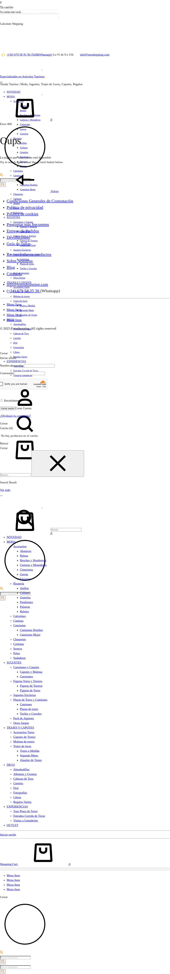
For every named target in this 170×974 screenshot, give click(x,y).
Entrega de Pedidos (23, 231)
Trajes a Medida (27, 305)
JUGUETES (13, 217)
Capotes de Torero (24, 737)
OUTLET (12, 825)
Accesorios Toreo (23, 732)
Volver (54, 191)
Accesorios (20, 546)
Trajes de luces (20, 301)
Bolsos (24, 555)
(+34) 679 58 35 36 (23, 291)
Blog (11, 267)
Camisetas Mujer (30, 634)
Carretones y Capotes (26, 667)
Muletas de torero (21, 296)
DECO (11, 764)
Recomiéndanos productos (29, 254)
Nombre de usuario (11, 365)
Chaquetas (18, 194)
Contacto (14, 273)
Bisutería (18, 583)
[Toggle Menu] (1, 82)
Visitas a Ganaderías (25, 820)
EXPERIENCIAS (16, 361)
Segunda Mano (27, 310)
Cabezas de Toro (23, 778)
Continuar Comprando (15, 17)
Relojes (24, 611)
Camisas (18, 620)
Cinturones (26, 569)
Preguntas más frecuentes (28, 224)
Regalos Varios (20, 357)
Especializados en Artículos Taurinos (22, 76)
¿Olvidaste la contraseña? (15, 415)
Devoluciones (18, 237)
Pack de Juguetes (23, 718)
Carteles (18, 783)
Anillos (24, 588)
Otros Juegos (19, 278)
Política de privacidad (25, 207)
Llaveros (25, 579)
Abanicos (25, 551)
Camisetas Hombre (31, 630)
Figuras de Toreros (31, 685)
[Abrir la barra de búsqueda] (1, 589)
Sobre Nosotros (20, 261)
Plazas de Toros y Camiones (30, 699)
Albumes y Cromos (25, 774)
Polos (16, 653)
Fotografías (18, 347)
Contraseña (6, 373)
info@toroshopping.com (94, 54)
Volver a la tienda (30, 12)
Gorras (24, 574)
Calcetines (19, 616)
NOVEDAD (14, 537)
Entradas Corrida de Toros (29, 816)
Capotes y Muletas (31, 672)
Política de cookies (22, 214)
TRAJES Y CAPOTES (20, 727)
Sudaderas (19, 658)
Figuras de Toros (30, 690)
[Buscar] (40, 435)
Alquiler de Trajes (28, 315)
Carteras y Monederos (33, 565)
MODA (11, 541)
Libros (16, 352)
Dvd (15, 788)
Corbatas (18, 644)
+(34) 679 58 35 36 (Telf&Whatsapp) (29, 54)
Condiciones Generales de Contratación (40, 201)
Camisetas (19, 625)
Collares (25, 593)
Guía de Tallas (19, 243)
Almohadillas (19, 324)
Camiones (26, 704)
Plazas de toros (29, 709)
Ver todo (5, 490)
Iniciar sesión (7, 408)
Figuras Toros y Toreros (27, 681)
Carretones (26, 676)
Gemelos (25, 597)
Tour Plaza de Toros (25, 811)
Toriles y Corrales (28, 268)
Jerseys (17, 648)
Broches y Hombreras (33, 560)
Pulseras (25, 606)
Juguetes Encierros (22, 250)
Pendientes (26, 602)
